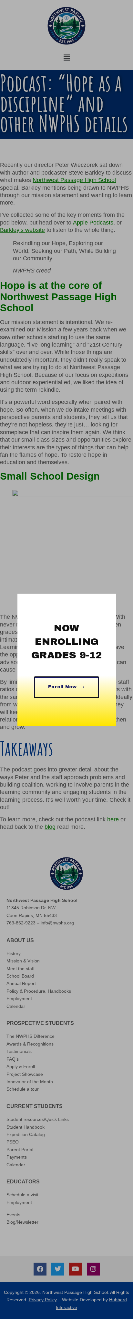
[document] (66, 659)
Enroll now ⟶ (66, 686)
